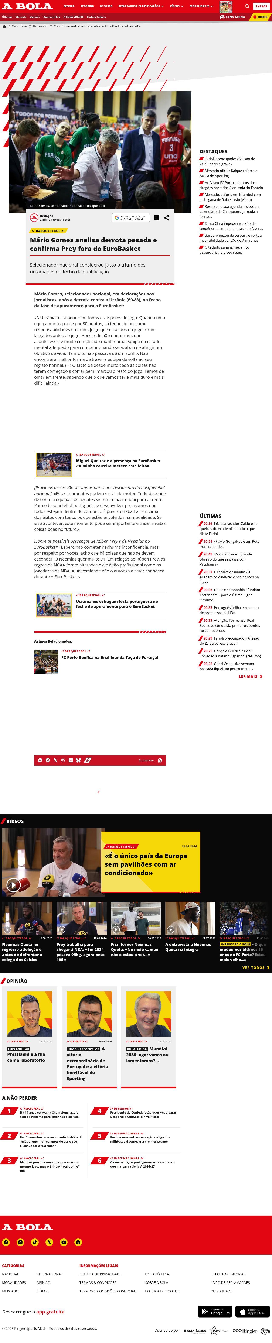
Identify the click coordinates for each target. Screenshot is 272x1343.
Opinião (35, 17)
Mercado (21, 17)
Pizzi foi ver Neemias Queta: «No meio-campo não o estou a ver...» (134, 949)
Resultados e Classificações (139, 6)
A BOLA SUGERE (74, 17)
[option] (27, 932)
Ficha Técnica (157, 1274)
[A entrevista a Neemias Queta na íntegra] (190, 918)
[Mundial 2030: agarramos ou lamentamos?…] (148, 1014)
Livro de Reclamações (230, 1282)
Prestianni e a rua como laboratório (26, 1057)
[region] (136, 931)
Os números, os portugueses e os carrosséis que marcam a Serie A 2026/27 (142, 1164)
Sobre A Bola (156, 1282)
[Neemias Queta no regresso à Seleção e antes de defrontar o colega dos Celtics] (27, 918)
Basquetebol (40, 26)
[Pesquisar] (247, 6)
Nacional (10, 1274)
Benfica (69, 6)
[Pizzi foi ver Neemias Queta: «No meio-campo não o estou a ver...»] (136, 918)
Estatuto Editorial (228, 1274)
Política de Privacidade (100, 1274)
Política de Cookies (162, 1291)
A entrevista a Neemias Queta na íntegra (188, 947)
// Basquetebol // (48, 231)
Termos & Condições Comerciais (108, 1291)
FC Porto (106, 6)
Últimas (7, 17)
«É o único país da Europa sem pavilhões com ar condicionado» (146, 864)
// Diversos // (121, 1108)
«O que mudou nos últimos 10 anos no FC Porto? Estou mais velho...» (243, 952)
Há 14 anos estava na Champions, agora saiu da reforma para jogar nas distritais (49, 1114)
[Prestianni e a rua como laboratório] (29, 1014)
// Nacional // (32, 1108)
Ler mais (248, 676)
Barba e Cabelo (96, 17)
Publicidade (221, 1291)
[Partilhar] (166, 217)
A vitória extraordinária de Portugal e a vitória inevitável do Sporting (87, 1063)
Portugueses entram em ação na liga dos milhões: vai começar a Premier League (140, 1139)
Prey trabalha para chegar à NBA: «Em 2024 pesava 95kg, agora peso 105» (81, 952)
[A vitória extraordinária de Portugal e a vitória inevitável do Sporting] (89, 1014)
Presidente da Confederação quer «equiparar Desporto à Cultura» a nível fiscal (143, 1114)
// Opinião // (17, 1041)
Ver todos (253, 968)
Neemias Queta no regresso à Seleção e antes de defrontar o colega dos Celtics (22, 952)
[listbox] (136, 931)
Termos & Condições (97, 1282)
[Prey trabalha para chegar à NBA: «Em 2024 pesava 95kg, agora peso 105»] (82, 918)
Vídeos (175, 6)
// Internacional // (126, 1133)
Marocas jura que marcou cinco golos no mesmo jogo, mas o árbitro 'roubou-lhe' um (49, 1166)
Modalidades (199, 6)
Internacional (49, 1274)
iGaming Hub (51, 17)
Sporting (87, 6)
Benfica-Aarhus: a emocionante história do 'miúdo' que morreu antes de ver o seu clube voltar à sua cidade (51, 1141)
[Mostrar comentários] (156, 217)
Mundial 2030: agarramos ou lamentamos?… (147, 1054)
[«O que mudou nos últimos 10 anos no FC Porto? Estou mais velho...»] (245, 918)
